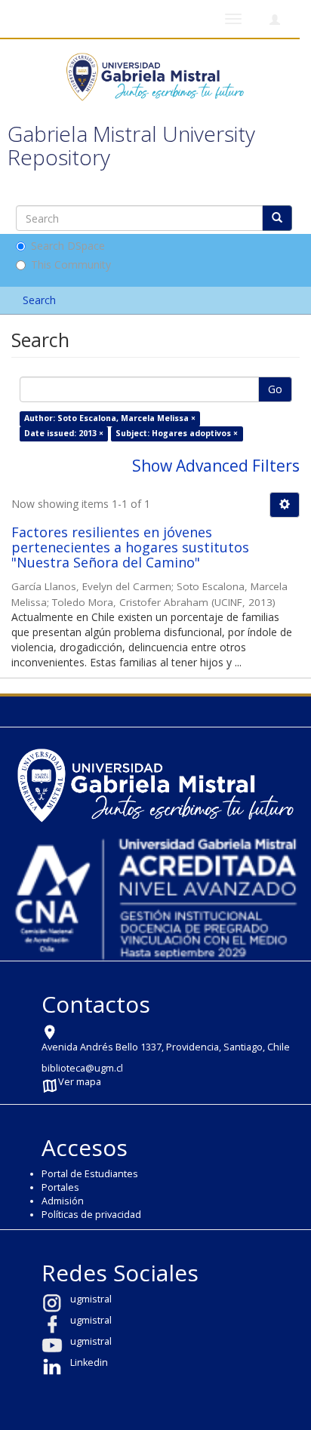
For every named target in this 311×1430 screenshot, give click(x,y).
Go (275, 389)
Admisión (63, 1201)
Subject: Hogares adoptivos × (176, 433)
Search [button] (41, 300)
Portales (60, 1187)
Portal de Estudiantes (90, 1173)
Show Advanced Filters (216, 465)
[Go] (277, 218)
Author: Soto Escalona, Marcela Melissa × (110, 418)
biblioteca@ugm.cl (82, 1068)
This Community (71, 264)
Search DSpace (68, 245)
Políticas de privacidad (91, 1214)
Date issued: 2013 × (63, 433)
